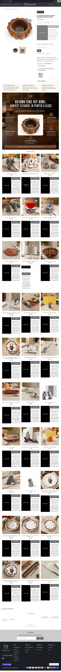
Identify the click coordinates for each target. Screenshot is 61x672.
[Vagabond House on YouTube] (10, 1)
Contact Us (27, 649)
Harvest (43, 65)
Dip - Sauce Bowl (48, 63)
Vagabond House (8, 667)
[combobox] (54, 4)
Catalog (26, 651)
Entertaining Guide (17, 647)
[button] (7, 4)
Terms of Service (16, 658)
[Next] (35, 28)
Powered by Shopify (14, 667)
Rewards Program (40, 647)
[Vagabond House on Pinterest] (7, 1)
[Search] (58, 4)
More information (41, 81)
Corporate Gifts (16, 651)
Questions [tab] (11, 619)
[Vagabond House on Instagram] (5, 1)
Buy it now (16, 178)
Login (55, 1)
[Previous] (3, 28)
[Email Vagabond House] (1, 1)
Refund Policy (16, 660)
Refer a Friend (39, 649)
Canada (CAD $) (53, 664)
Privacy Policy (16, 656)
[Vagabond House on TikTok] (8, 1)
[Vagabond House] (30, 4)
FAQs (49, 649)
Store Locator (16, 649)
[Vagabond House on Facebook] (3, 1)
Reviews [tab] (3, 619)
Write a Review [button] (55, 617)
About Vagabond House (29, 647)
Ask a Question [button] (45, 617)
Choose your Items (26, 185)
